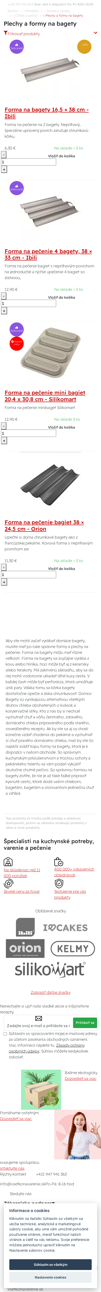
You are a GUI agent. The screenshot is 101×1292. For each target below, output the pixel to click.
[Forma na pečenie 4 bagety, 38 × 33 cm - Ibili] (50, 211)
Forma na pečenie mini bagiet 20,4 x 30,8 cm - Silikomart (45, 396)
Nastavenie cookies (50, 1277)
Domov (13, 11)
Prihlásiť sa (85, 1022)
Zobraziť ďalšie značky (50, 992)
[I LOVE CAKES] (65, 927)
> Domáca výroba (57, 11)
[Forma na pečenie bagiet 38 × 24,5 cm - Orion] (50, 482)
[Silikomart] (50, 969)
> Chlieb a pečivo (25, 15)
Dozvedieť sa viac (80, 1078)
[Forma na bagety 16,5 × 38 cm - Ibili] (50, 69)
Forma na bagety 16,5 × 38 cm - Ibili (47, 113)
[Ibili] (25, 927)
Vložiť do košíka (61, 156)
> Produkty (31, 11)
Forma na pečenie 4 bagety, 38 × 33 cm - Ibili (48, 254)
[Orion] (25, 948)
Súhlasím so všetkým (50, 1265)
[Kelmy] (72, 948)
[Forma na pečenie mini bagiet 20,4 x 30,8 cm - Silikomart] (50, 352)
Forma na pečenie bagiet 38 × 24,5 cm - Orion (44, 525)
